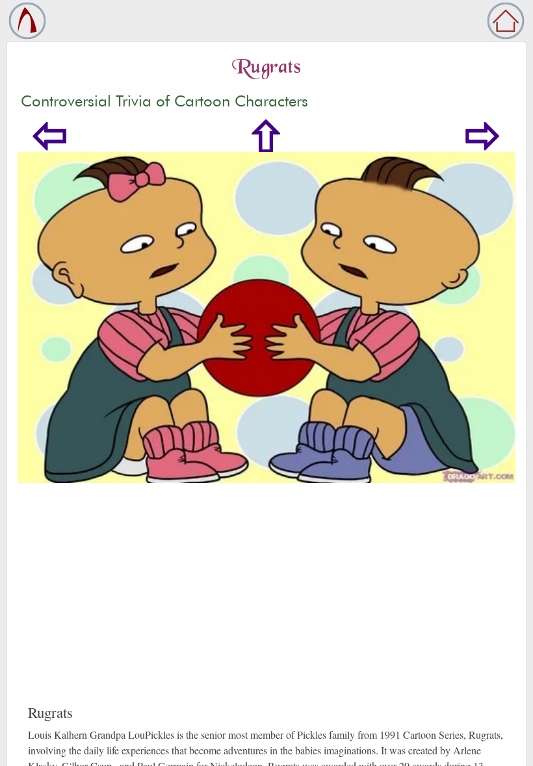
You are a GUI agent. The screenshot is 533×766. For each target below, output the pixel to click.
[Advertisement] (266, 606)
